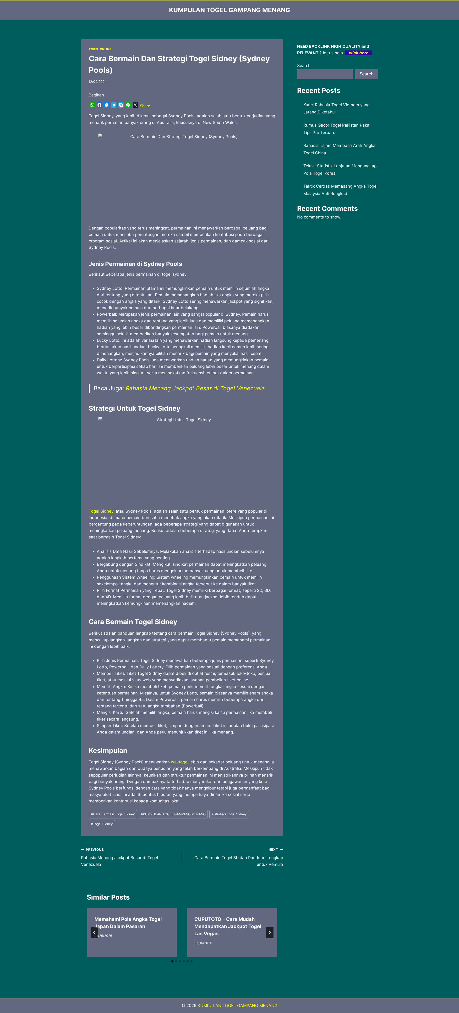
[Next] (269, 932)
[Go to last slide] (94, 932)
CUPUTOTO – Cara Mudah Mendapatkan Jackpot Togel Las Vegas (227, 926)
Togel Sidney (101, 511)
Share (145, 105)
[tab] (172, 961)
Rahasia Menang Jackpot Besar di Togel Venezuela (195, 388)
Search (304, 65)
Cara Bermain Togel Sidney (113, 814)
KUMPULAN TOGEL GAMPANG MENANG (173, 814)
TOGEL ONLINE (100, 49)
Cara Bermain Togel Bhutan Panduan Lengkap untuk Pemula (238, 857)
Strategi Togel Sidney (229, 814)
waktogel (179, 762)
